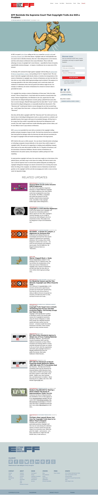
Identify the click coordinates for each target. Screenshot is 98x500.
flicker (37, 462)
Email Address (65, 70)
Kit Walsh (41, 207)
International (34, 479)
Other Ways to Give (69, 481)
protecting (14, 56)
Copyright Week (43, 286)
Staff (21, 482)
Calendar (22, 473)
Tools (74, 3)
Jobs (21, 481)
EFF (39, 380)
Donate (83, 3)
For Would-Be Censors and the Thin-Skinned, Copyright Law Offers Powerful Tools (43, 282)
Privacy (32, 474)
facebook (16, 462)
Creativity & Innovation (36, 476)
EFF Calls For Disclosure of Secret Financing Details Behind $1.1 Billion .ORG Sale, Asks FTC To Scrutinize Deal (43, 363)
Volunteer (22, 474)
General (10, 473)
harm (37, 54)
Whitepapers (45, 479)
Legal (10, 474)
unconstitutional (37, 398)
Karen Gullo (42, 304)
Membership (11, 477)
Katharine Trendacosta (45, 414)
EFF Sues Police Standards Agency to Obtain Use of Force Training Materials (43, 336)
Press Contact (57, 473)
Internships (22, 479)
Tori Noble (41, 183)
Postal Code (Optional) (67, 66)
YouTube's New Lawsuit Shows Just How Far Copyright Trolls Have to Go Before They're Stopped (42, 419)
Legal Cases (45, 477)
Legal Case (32, 256)
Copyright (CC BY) (14, 492)
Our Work (62, 3)
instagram (21, 462)
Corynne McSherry (44, 230)
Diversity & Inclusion (24, 484)
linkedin (43, 462)
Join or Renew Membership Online (72, 473)
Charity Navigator (29, 465)
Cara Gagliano (42, 279)
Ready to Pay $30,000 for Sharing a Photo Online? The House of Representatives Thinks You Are (41, 391)
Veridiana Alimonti (50, 304)
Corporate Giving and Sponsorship (72, 477)
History (21, 477)
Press (10, 479)
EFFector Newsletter (47, 481)
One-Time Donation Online (71, 474)
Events (44, 476)
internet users (21, 56)
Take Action (69, 3)
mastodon (11, 462)
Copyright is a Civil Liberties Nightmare (43, 208)
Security (10, 476)
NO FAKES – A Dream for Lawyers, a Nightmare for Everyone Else (42, 232)
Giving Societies (68, 476)
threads (53, 462)
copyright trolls (49, 54)
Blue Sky (27, 462)
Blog (44, 473)
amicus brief (54, 71)
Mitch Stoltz (27, 20)
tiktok (48, 462)
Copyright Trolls (66, 94)
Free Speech (34, 473)
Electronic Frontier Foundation (22, 6)
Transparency (34, 477)
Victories (22, 476)
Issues (56, 3)
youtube (32, 462)
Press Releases (46, 474)
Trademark (32, 492)
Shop (79, 3)
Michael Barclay (17, 20)
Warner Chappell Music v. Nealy (40, 258)
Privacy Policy (54, 492)
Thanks (72, 492)
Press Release (33, 333)
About (51, 3)
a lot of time (24, 54)
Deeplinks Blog (33, 183)
